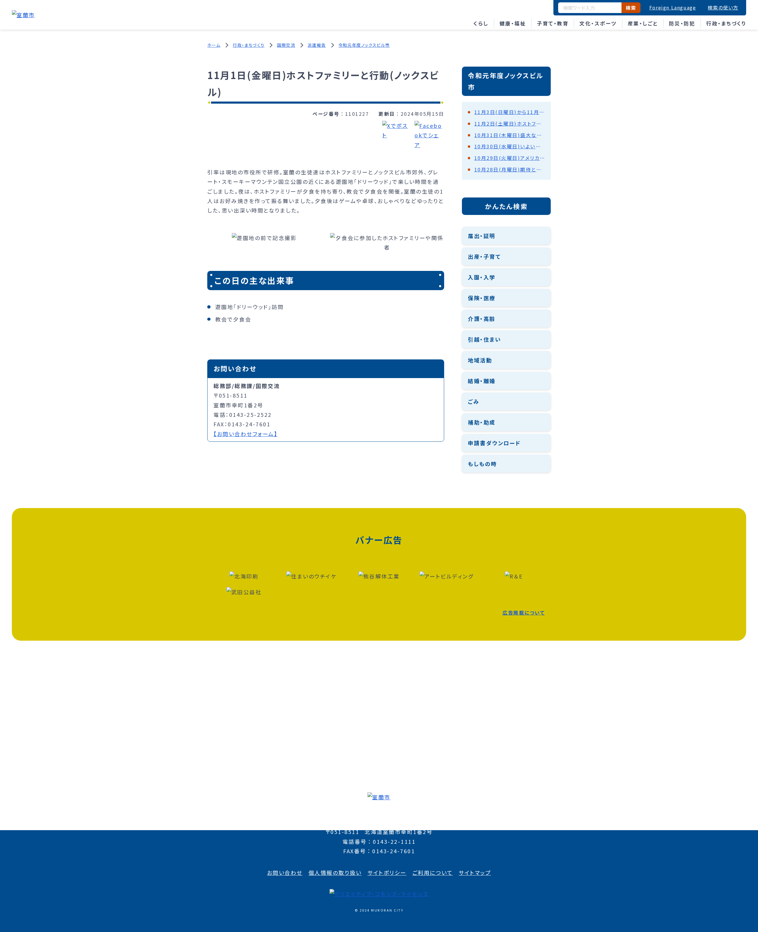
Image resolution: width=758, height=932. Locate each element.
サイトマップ (475, 872)
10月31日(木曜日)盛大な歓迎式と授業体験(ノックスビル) (509, 135)
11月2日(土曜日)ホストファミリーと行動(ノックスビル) (509, 123)
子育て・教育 (552, 23)
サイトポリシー (387, 872)
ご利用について (432, 872)
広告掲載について (523, 612)
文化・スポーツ (598, 23)
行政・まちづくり (726, 23)
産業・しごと (643, 23)
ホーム (213, 45)
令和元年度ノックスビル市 (364, 45)
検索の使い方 (723, 7)
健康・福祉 (513, 23)
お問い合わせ (285, 872)
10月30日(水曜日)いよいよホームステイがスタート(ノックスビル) (509, 146)
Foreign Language (672, 7)
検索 (631, 7)
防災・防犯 (682, 23)
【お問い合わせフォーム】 (245, 434)
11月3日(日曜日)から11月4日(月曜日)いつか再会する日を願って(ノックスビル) (509, 111)
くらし (481, 23)
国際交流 (286, 45)
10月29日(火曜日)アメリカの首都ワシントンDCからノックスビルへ (509, 157)
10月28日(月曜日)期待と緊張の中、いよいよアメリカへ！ (509, 169)
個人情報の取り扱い (335, 872)
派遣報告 (317, 45)
